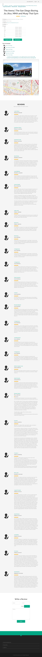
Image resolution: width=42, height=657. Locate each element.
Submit (21, 621)
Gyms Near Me (29, 1)
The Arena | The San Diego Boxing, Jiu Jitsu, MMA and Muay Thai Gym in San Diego (20, 57)
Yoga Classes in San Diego (10, 47)
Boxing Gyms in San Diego (10, 51)
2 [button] (5, 60)
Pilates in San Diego (9, 49)
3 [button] (7, 60)
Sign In (36, 1)
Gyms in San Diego (9, 45)
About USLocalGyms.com (7, 642)
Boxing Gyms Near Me (22, 6)
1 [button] (4, 60)
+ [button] (4, 81)
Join (38, 1)
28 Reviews (23, 16)
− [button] (4, 82)
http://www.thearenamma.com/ (13, 22)
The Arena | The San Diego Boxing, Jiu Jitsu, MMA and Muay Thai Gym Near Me (20, 56)
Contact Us (5, 647)
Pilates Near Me (14, 6)
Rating (22, 606)
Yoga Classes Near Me (7, 6)
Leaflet (37, 94)
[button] (8, 40)
